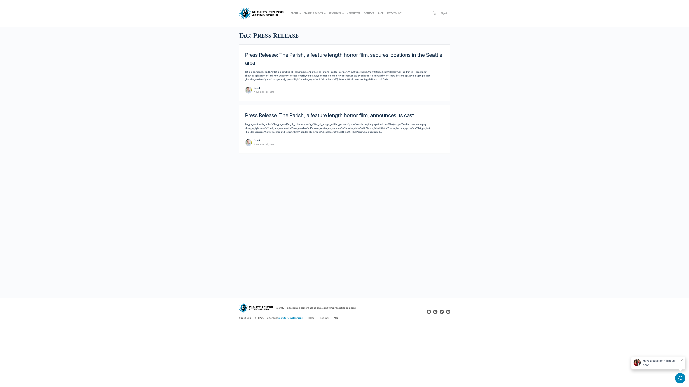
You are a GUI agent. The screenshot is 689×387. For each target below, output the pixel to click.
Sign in (444, 13)
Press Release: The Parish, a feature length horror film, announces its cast (329, 115)
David (257, 88)
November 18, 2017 (264, 144)
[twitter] (442, 312)
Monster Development (290, 318)
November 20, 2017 (264, 92)
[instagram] (435, 312)
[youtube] (448, 312)
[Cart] (435, 13)
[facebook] (429, 312)
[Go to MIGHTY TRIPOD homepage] (261, 13)
